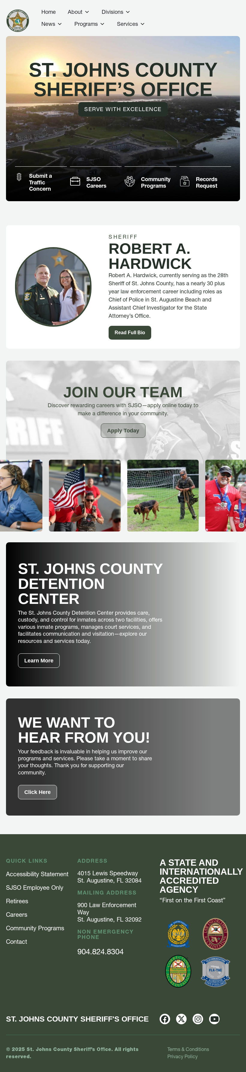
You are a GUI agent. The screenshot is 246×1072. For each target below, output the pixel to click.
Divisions (112, 11)
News (48, 23)
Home (48, 11)
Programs (86, 23)
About (75, 11)
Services (127, 23)
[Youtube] (214, 1019)
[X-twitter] (181, 1019)
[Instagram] (198, 1019)
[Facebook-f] (165, 1019)
